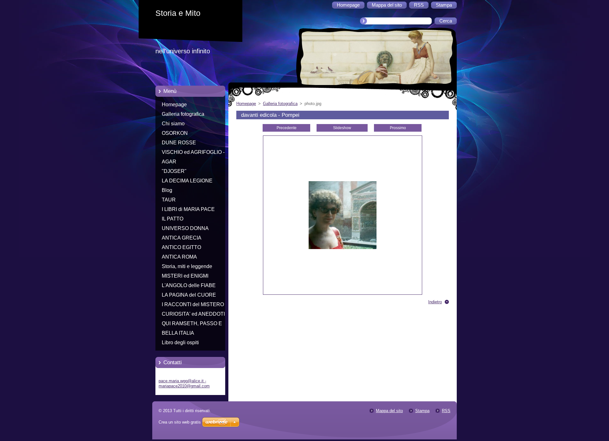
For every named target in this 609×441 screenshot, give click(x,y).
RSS (446, 410)
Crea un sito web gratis (180, 422)
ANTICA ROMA (179, 257)
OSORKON (175, 133)
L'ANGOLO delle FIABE (189, 285)
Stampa (422, 410)
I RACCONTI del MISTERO (193, 304)
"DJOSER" (174, 171)
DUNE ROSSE (179, 142)
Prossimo (398, 128)
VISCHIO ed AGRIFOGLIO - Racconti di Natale (193, 153)
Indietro (435, 301)
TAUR (169, 199)
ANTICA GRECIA (181, 237)
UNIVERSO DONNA (185, 228)
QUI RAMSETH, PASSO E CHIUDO (192, 324)
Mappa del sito (389, 410)
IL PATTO (172, 218)
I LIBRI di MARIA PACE (188, 209)
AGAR (169, 161)
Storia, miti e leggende (187, 266)
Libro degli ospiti (180, 342)
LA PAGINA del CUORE (189, 295)
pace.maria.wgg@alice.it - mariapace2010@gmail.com (184, 383)
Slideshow (342, 128)
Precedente (287, 128)
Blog (167, 190)
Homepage (174, 104)
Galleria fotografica (183, 114)
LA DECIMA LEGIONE (187, 180)
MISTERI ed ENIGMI (185, 276)
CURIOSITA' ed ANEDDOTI (193, 314)
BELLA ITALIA (178, 333)
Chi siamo (173, 123)
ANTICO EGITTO (181, 247)
